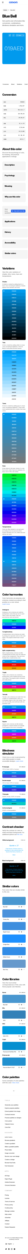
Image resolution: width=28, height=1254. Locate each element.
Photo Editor (8, 1150)
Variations (19, 84)
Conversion (6, 84)
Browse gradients (10, 1140)
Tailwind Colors (9, 1124)
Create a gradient (10, 1143)
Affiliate (7, 1220)
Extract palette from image (12, 1111)
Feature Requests (10, 1227)
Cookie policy (9, 1208)
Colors (5, 10)
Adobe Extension (10, 1182)
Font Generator (9, 1166)
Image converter (10, 1153)
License (7, 1198)
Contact (7, 1224)
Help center (8, 1214)
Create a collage (10, 1159)
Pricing (7, 1195)
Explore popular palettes (12, 1108)
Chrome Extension (10, 1185)
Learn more (6, 604)
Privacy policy (9, 1205)
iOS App (7, 1175)
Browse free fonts (10, 1162)
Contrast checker (10, 1114)
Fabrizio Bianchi (16, 1237)
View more (15, 1083)
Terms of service (10, 1201)
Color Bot (7, 1127)
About (12, 84)
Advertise (7, 1217)
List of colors (8, 1137)
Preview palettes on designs (13, 1118)
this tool (19, 834)
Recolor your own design (12, 1156)
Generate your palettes (11, 1105)
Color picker (8, 1121)
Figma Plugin (8, 1179)
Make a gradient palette (12, 1146)
